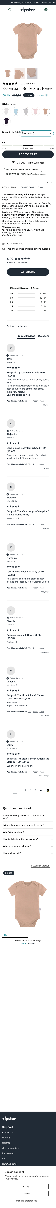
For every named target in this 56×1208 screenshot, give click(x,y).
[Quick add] (5, 934)
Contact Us (7, 1132)
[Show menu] (4, 10)
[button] (28, 83)
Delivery (6, 1137)
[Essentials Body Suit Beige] (28, 904)
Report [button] (35, 401)
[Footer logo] (9, 1118)
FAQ (4, 1158)
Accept (26, 1186)
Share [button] (41, 401)
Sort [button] (9, 326)
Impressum (7, 1153)
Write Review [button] (28, 271)
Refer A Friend (9, 1164)
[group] (28, 259)
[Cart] (52, 10)
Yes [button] (29, 401)
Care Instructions (10, 1148)
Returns (6, 1142)
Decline (26, 1193)
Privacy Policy (11, 1178)
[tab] (26, 336)
